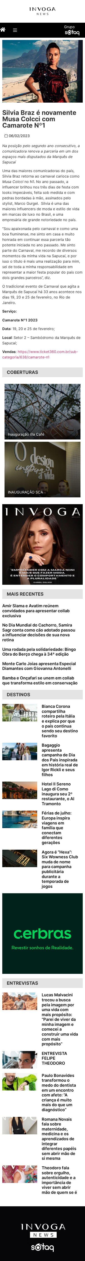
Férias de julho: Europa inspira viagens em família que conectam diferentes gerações (56, 828)
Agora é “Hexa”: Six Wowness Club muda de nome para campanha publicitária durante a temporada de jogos (60, 869)
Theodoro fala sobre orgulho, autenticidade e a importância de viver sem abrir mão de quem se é (59, 1180)
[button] (15, 30)
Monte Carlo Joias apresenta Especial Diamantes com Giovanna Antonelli (39, 666)
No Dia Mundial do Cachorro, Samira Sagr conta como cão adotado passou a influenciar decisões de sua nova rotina (38, 632)
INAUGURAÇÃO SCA (25, 492)
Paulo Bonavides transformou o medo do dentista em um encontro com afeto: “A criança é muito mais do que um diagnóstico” (59, 1092)
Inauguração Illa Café (26, 434)
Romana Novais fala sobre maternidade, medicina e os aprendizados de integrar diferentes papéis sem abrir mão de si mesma (59, 1139)
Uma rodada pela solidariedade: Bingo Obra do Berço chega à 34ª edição (39, 652)
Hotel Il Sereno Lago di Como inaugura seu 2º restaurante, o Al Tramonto (58, 794)
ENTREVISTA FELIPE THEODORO (54, 1058)
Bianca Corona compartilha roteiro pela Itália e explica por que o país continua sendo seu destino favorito (60, 721)
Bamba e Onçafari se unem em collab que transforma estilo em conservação (40, 680)
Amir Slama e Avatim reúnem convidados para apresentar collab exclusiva (36, 610)
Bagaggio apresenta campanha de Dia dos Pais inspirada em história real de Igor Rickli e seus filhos (60, 760)
